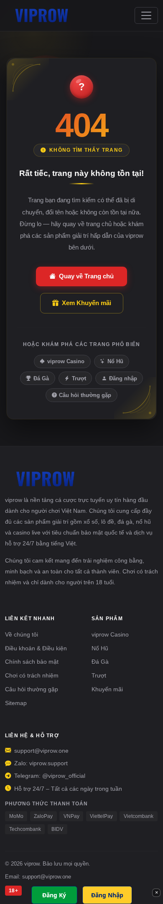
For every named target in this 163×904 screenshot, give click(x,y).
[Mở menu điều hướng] (146, 15)
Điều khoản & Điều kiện (36, 648)
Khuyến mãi (107, 689)
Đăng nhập (123, 378)
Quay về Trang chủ (86, 276)
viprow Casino (65, 361)
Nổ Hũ (115, 361)
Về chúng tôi (21, 634)
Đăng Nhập (107, 895)
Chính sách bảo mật (32, 661)
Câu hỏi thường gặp (85, 395)
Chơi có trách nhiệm (32, 675)
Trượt (79, 378)
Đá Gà (41, 378)
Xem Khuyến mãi (86, 302)
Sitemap (16, 703)
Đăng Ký (54, 895)
